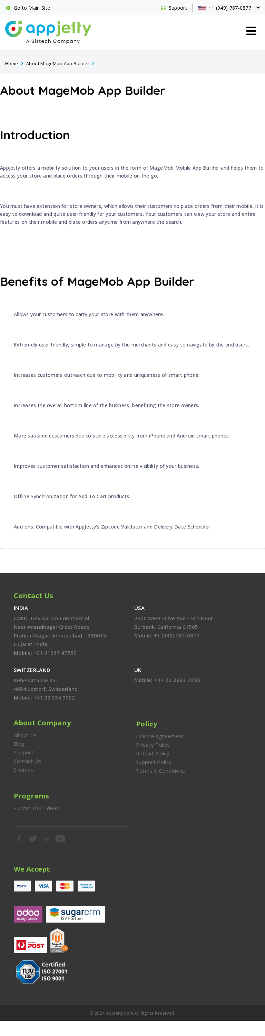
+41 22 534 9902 (54, 697)
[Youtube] (61, 839)
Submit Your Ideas (36, 808)
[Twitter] (33, 839)
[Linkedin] (47, 839)
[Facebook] (19, 839)
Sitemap (24, 769)
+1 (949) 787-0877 (176, 635)
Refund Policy (152, 753)
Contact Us (27, 760)
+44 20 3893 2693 (177, 679)
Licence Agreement (160, 736)
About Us (25, 735)
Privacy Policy (153, 744)
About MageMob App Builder (57, 63)
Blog (19, 743)
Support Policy (153, 761)
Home (11, 63)
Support (23, 752)
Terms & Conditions (160, 770)
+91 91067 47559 (55, 652)
